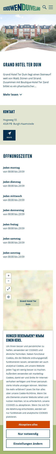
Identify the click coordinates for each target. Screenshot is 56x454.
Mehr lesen (10, 94)
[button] (28, 304)
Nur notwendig (28, 434)
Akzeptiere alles (28, 424)
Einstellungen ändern (28, 443)
